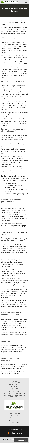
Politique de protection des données (14, 395)
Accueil (14, 381)
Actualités (14, 388)
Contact (14, 390)
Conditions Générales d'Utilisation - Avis (14, 393)
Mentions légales (14, 391)
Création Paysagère (14, 383)
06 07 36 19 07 (15, 422)
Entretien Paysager (14, 384)
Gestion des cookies (15, 397)
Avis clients (14, 386)
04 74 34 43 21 (15, 420)
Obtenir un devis (21, 440)
